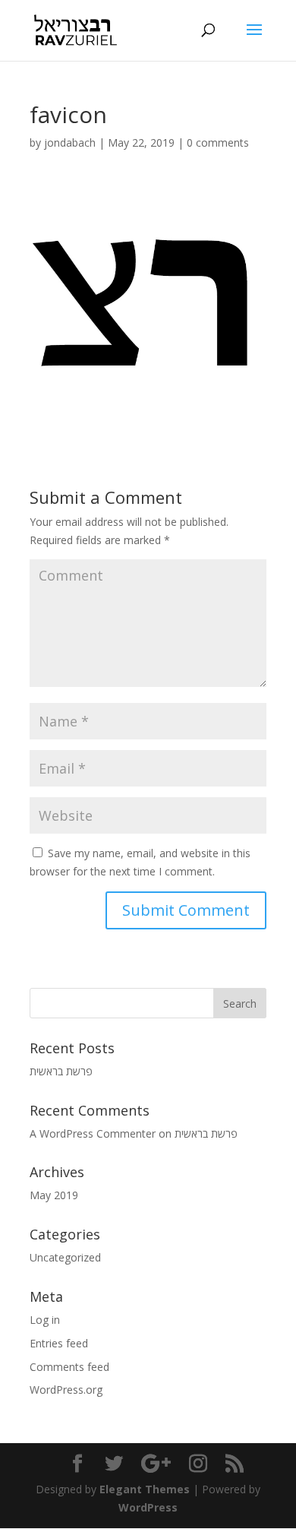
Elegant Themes (144, 1489)
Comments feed (69, 1367)
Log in (45, 1319)
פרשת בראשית (61, 1071)
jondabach (70, 142)
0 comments (218, 142)
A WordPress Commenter (93, 1133)
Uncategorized (65, 1257)
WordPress (148, 1507)
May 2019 (54, 1195)
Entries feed (59, 1343)
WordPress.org (66, 1389)
